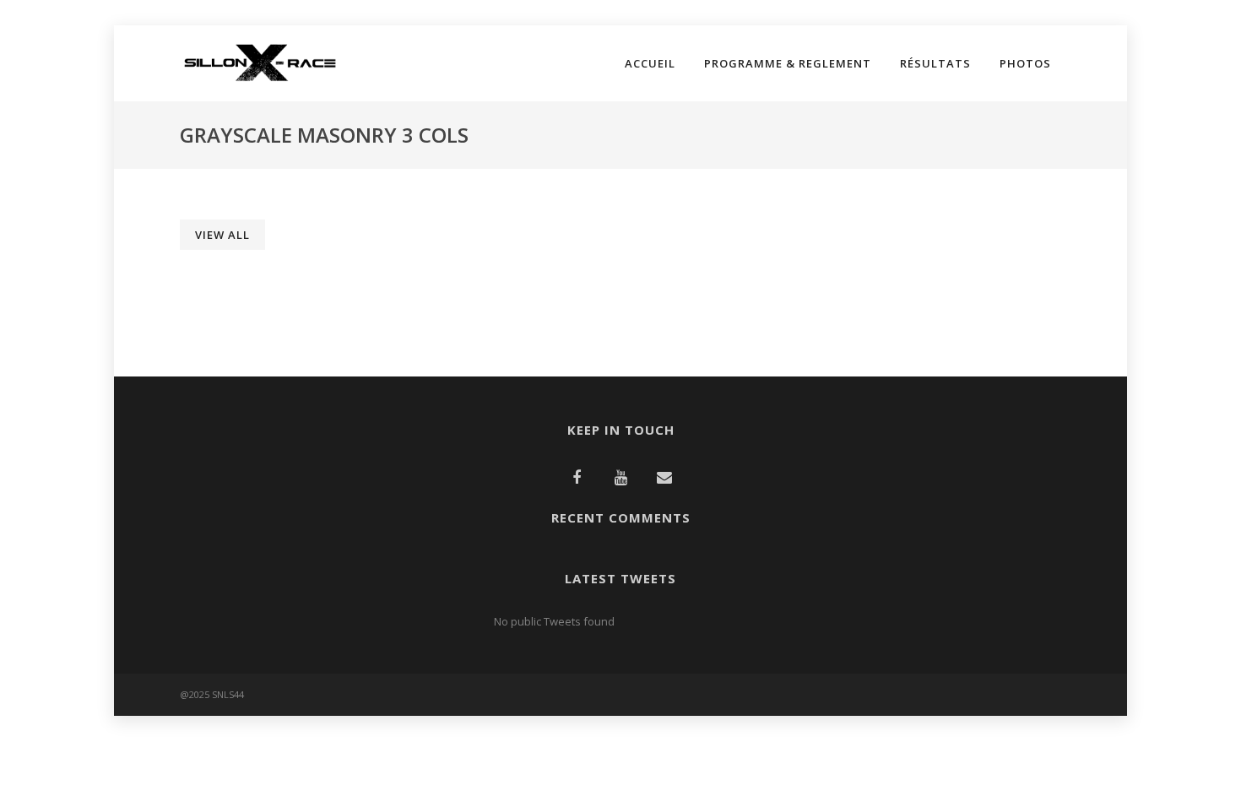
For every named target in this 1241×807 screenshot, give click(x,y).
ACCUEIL (650, 63)
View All (222, 234)
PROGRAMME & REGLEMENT (787, 63)
